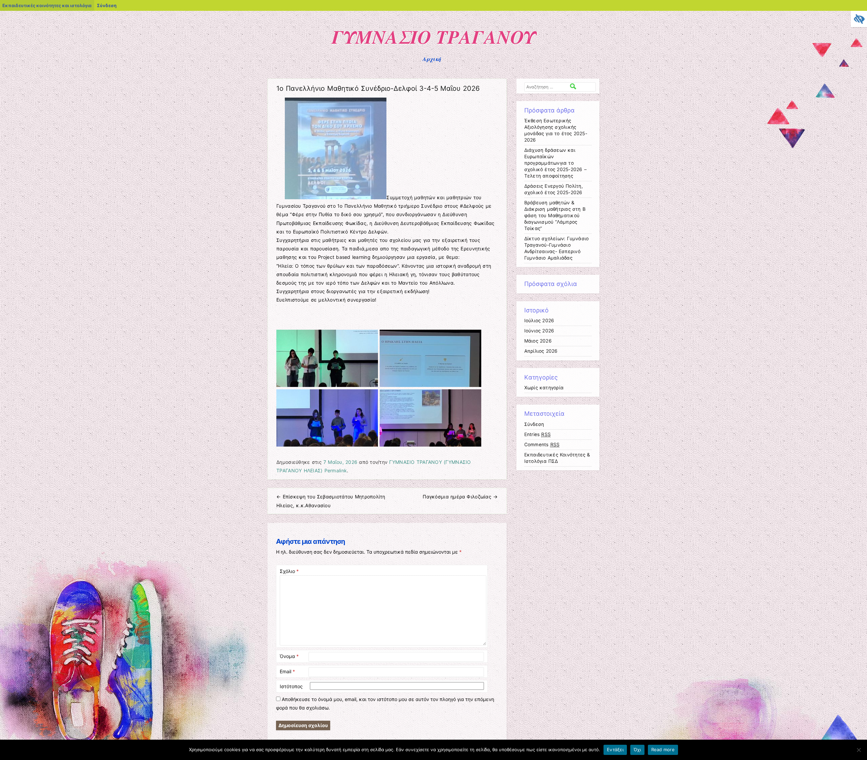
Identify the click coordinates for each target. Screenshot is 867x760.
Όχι (637, 749)
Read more (663, 749)
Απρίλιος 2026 (541, 351)
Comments (542, 444)
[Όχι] (858, 749)
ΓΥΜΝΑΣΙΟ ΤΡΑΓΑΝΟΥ (433, 36)
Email (287, 671)
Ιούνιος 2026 (539, 330)
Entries (537, 434)
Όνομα (289, 656)
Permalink (335, 470)
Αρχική (432, 59)
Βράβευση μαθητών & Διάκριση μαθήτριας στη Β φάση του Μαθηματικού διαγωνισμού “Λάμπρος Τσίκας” (555, 215)
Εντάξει (615, 749)
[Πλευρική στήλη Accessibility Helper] (859, 19)
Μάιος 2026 (538, 341)
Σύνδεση (107, 5)
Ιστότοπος (291, 686)
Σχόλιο (289, 571)
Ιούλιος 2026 (539, 320)
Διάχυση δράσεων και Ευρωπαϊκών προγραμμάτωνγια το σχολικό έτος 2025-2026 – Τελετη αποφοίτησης (555, 163)
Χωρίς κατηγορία (544, 387)
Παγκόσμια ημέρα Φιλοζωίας (460, 496)
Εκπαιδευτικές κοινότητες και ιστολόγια (46, 5)
